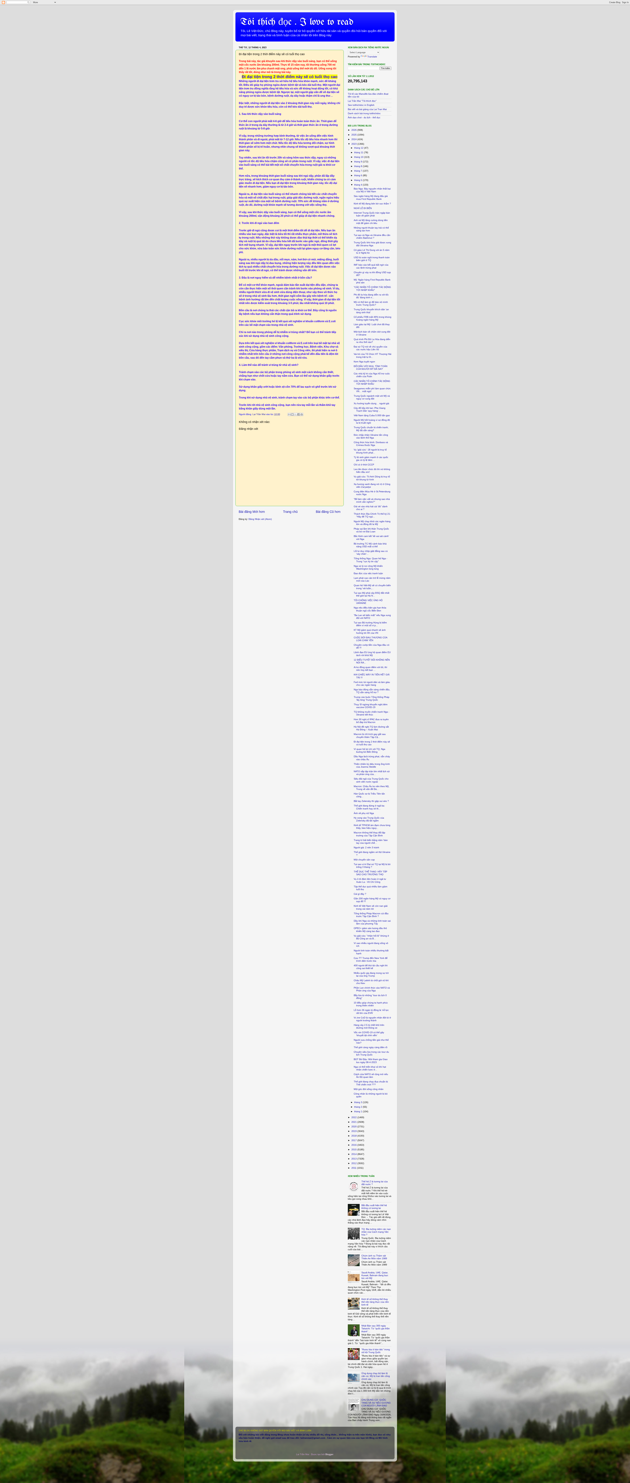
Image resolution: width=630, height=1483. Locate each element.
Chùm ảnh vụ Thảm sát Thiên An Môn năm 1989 (374, 1257)
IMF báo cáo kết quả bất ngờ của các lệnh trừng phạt (371, 266)
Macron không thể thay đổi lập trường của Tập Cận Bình (369, 834)
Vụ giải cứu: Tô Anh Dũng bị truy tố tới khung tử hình (372, 478)
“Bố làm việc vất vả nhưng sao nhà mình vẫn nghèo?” (372, 500)
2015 (354, 1149)
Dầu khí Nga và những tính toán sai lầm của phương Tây (372, 922)
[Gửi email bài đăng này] (289, 414)
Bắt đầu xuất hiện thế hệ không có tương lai (374, 1206)
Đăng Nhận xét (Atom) (260, 519)
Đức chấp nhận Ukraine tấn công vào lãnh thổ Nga (371, 436)
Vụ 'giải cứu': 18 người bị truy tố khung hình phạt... (370, 451)
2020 (354, 1126)
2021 (354, 1122)
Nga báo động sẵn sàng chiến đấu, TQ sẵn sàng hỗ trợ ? (372, 691)
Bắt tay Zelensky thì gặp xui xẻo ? (371, 801)
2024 (354, 139)
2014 (354, 1154)
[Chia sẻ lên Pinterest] (301, 414)
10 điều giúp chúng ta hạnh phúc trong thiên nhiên (371, 1004)
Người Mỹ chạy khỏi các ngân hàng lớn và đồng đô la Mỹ (372, 522)
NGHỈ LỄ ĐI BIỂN (363, 208)
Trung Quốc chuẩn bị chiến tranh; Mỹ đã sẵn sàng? (371, 428)
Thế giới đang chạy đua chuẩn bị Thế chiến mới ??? (371, 1083)
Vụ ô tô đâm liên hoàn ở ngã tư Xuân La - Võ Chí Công (370, 880)
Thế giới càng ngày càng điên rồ (370, 1047)
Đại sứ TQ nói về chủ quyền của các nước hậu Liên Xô (370, 348)
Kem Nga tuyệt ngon (364, 361)
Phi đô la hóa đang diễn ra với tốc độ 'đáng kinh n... (371, 296)
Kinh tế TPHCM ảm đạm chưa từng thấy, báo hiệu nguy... (372, 826)
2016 (354, 1145)
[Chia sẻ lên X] (295, 414)
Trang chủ (290, 511)
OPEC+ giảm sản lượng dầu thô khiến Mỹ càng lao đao (370, 929)
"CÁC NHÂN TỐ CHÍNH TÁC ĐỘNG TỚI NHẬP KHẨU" (372, 288)
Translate (372, 56)
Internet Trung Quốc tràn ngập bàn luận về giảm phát (372, 214)
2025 (354, 134)
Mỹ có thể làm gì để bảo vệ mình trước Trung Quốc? (371, 303)
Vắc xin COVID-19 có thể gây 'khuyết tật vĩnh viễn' (369, 1033)
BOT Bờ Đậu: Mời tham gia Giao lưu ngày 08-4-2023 (371, 1060)
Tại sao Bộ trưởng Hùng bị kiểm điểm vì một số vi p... (370, 624)
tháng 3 (358, 1102)
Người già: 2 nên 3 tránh (366, 847)
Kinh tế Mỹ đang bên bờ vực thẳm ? (372, 203)
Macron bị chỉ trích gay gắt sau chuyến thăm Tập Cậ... (370, 735)
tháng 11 (359, 152)
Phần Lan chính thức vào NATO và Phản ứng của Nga (372, 989)
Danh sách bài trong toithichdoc (364, 113)
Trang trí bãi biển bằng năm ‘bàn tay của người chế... (371, 841)
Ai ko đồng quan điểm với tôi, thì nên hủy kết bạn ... (370, 668)
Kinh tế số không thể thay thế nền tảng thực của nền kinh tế (375, 1302)
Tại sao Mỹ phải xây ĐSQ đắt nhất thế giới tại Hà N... (371, 594)
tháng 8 (358, 166)
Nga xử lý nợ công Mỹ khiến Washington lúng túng (368, 567)
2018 (354, 1135)
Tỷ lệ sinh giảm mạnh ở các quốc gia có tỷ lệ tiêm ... (371, 458)
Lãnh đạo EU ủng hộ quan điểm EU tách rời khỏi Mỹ (372, 653)
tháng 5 (358, 180)
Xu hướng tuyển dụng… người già (371, 403)
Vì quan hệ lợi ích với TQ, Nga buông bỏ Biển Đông (369, 750)
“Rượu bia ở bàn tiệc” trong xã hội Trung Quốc (375, 1351)
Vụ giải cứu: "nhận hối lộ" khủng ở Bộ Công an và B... (371, 937)
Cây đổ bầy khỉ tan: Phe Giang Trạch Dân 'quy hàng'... (369, 409)
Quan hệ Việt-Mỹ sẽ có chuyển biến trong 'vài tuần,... (372, 586)
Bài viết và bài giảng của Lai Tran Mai (367, 109)
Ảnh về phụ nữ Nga (364, 813)
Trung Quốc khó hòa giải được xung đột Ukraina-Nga (372, 244)
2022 (354, 1117)
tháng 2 (358, 1107)
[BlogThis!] (292, 414)
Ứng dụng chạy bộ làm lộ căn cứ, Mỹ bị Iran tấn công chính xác (375, 1376)
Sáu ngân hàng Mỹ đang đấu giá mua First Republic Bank (371, 197)
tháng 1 (358, 1111)
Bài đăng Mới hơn (252, 511)
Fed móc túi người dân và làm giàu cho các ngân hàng (372, 683)
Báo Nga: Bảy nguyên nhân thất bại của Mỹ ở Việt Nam (372, 190)
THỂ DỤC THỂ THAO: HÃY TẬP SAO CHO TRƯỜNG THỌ (370, 873)
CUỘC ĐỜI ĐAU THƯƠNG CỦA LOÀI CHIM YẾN (370, 639)
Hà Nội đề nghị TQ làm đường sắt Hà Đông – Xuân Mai (371, 728)
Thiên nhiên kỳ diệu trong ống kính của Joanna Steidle (372, 765)
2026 (354, 130)
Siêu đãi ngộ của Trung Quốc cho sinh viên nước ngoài (371, 780)
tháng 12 (359, 147)
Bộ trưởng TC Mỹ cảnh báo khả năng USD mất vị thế (370, 545)
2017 (354, 1140)
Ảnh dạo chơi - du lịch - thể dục (364, 117)
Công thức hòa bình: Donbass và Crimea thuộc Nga (371, 443)
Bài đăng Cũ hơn (328, 511)
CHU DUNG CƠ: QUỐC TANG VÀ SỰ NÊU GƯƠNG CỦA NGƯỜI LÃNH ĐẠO (376, 1403)
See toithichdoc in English (361, 105)
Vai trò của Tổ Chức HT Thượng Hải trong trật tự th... (372, 355)
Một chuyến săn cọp (364, 859)
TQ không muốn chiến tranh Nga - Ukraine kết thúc (371, 713)
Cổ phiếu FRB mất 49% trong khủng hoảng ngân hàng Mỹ (372, 318)
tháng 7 (358, 170)
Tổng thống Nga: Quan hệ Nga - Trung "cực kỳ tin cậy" (370, 560)
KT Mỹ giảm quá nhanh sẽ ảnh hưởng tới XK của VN (370, 631)
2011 (354, 1168)
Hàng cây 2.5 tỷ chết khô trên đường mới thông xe (369, 1026)
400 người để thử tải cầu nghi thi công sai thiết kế (371, 967)
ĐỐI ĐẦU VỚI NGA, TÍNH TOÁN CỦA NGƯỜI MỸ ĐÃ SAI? (370, 367)
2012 (354, 1163)
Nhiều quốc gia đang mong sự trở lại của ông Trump (371, 974)
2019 (354, 1131)
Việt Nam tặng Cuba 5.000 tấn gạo (372, 415)
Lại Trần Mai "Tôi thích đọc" (362, 101)
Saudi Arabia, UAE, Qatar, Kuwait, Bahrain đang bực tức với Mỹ (374, 1275)
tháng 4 (358, 184)
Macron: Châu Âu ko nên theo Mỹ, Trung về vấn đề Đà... (371, 787)
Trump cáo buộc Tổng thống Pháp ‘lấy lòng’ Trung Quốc (371, 698)
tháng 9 (358, 161)
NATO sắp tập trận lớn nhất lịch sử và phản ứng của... (372, 772)
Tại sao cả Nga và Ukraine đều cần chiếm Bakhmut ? (372, 236)
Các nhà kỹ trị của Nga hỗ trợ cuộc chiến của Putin (372, 375)
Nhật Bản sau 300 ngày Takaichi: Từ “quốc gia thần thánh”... (375, 1328)
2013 (354, 1158)
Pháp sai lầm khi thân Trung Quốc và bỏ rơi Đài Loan (371, 530)
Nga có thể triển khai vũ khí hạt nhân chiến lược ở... (370, 1068)
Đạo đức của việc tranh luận (368, 573)
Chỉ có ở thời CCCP (364, 464)
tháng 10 (359, 157)
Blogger (329, 1454)
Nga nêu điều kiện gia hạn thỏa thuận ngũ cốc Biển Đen (370, 609)
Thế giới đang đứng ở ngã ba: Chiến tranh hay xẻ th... (369, 807)
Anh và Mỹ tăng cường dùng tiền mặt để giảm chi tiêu (371, 221)
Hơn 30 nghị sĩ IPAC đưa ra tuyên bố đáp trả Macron (371, 720)
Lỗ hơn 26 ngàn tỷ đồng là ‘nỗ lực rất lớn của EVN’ (371, 1011)
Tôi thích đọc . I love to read (296, 22)
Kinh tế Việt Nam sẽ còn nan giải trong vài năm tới (371, 907)
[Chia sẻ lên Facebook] (298, 414)
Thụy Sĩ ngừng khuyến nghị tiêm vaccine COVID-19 (371, 706)
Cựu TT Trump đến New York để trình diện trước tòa (371, 959)
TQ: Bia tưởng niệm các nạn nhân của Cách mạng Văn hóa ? (376, 1232)
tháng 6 (358, 175)
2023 (354, 144)
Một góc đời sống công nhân (368, 1089)
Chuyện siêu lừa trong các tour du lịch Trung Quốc (371, 1053)
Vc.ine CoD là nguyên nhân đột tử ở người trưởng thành (372, 1019)
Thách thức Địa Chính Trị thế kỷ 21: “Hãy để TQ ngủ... (372, 515)
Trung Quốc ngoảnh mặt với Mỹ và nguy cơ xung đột (372, 397)
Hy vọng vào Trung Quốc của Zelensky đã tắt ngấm (369, 819)
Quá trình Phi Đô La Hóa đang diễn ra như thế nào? (372, 340)
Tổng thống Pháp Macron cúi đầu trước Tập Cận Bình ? (371, 915)
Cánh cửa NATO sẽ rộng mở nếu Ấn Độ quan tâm (371, 1075)
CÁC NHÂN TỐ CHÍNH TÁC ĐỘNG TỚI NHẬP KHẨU (372, 382)
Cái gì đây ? (360, 894)
